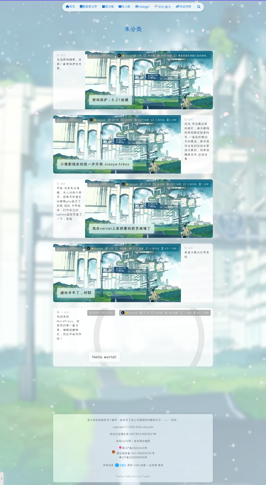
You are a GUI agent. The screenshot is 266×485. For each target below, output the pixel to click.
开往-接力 (164, 7)
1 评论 (187, 312)
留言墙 (109, 6)
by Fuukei (144, 476)
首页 (72, 6)
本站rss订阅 (123, 441)
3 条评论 (192, 184)
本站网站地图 (142, 441)
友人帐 (126, 6)
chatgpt (143, 6)
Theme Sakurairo (126, 476)
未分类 (151, 55)
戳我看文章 (89, 6)
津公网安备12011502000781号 (135, 453)
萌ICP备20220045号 (134, 448)
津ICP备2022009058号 (133, 457)
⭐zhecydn (128, 55)
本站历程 (185, 6)
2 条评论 (160, 120)
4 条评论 (154, 248)
